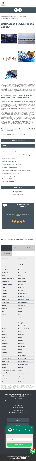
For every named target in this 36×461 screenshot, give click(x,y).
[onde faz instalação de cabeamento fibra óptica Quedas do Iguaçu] (9, 39)
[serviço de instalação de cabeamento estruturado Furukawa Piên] (9, 56)
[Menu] (33, 3)
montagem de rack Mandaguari (9, 167)
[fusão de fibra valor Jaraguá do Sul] (9, 74)
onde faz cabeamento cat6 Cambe (10, 173)
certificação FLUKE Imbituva (9, 161)
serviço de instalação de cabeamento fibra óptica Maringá (16, 155)
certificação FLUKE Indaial (8, 158)
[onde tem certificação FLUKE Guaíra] (26, 39)
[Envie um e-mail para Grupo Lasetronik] (20, 10)
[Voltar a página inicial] (3, 4)
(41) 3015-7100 (11, 134)
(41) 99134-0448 (18, 194)
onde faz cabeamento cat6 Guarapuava (11, 164)
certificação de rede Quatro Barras (10, 151)
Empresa (18, 425)
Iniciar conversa (19, 444)
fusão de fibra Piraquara (8, 181)
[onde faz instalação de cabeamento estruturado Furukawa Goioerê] (26, 56)
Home (18, 420)
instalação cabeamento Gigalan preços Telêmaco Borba (16, 170)
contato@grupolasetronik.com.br (18, 412)
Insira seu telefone (19, 436)
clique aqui (19, 134)
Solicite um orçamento (18, 140)
